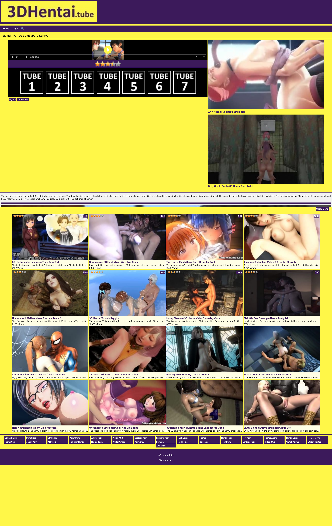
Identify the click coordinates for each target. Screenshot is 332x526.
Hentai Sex (10, 442)
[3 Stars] (107, 63)
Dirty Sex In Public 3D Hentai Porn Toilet (230, 186)
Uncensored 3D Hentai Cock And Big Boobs (113, 427)
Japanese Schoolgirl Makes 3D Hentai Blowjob (270, 262)
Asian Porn (75, 438)
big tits (12, 99)
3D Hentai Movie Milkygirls (104, 318)
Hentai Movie (314, 438)
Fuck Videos (183, 438)
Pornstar (160, 442)
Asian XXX (118, 438)
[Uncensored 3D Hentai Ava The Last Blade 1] (50, 315)
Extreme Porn (162, 438)
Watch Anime (292, 442)
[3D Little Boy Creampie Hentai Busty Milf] (282, 315)
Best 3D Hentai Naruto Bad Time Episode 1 (267, 374)
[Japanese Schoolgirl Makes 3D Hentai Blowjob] (282, 259)
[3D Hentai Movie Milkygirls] (127, 315)
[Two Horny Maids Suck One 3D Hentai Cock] (204, 259)
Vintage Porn (249, 442)
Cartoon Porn (141, 438)
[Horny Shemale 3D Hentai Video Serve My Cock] (204, 315)
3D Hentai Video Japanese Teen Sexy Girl (35, 262)
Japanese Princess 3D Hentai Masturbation (113, 374)
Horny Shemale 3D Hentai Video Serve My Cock (193, 318)
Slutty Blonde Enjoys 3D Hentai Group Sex (267, 427)
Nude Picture (119, 442)
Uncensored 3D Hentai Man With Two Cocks (114, 262)
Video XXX (270, 442)
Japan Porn (31, 442)
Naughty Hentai (77, 442)
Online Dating (11, 438)
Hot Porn (247, 438)
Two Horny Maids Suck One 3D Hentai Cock (190, 262)
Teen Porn (226, 442)
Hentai (203, 438)
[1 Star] (97, 63)
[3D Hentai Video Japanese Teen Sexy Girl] (50, 259)
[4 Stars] (113, 63)
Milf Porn (52, 442)
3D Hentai (52, 438)
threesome (23, 99)
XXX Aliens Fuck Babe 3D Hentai (226, 111)
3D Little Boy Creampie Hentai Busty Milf (266, 318)
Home (5, 28)
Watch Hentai (314, 442)
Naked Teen (97, 442)
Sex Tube (204, 442)
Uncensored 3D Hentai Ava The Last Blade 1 (36, 318)
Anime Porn (96, 438)
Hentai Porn (226, 438)
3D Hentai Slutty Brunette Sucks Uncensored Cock (195, 427)
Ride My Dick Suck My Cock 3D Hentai (187, 374)
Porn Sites (31, 438)
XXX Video (161, 446)
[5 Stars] (118, 63)
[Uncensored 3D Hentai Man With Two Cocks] (127, 259)
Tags (15, 28)
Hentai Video (292, 438)
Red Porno (183, 442)
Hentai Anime (271, 438)
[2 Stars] (102, 63)
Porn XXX (139, 442)
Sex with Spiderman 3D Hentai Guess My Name (38, 374)
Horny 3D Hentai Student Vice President (34, 427)
